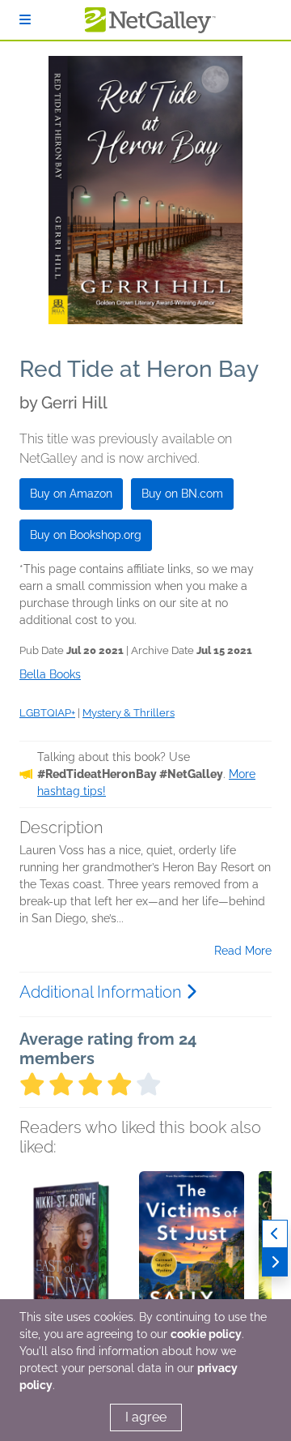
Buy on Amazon (71, 493)
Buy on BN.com (182, 493)
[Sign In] (25, 20)
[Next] (275, 1262)
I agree (146, 1417)
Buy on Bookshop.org (85, 534)
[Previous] (275, 1234)
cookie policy (206, 1334)
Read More (243, 950)
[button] (71, 1256)
